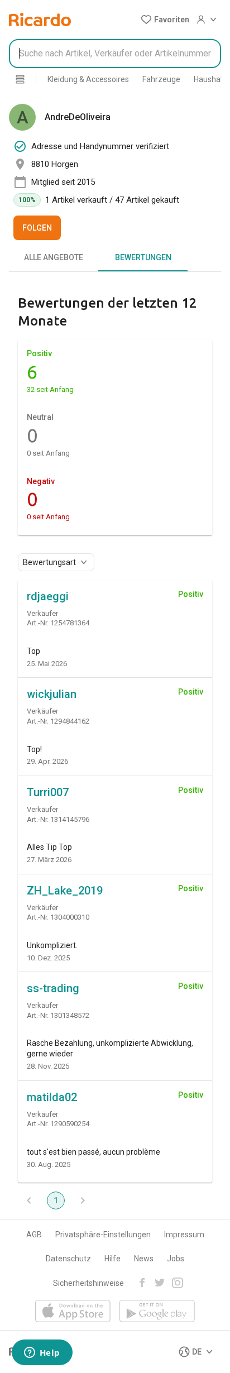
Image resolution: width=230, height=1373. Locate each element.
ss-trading (53, 988)
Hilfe (112, 1258)
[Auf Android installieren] (157, 1312)
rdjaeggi (48, 596)
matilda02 (52, 1097)
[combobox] (115, 53)
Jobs (175, 1258)
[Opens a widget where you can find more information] (42, 1353)
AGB (34, 1234)
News (144, 1258)
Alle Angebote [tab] (53, 257)
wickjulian (51, 694)
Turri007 (48, 792)
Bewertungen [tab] (143, 257)
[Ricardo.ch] (40, 19)
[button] (165, 19)
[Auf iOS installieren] (73, 1312)
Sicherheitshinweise (88, 1283)
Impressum (184, 1234)
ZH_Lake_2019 (65, 890)
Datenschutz (68, 1258)
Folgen (37, 227)
